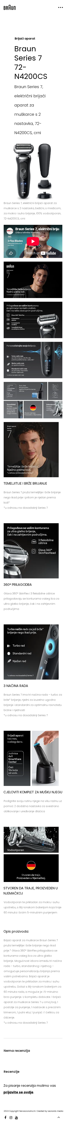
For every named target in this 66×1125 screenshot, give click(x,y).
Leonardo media (55, 1111)
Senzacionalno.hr (27, 1111)
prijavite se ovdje (18, 1092)
